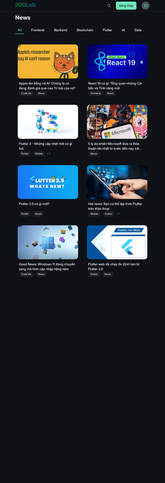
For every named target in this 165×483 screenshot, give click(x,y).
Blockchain (85, 30)
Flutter (107, 30)
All (20, 30)
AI (123, 30)
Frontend (37, 30)
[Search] (109, 6)
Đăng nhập (126, 5)
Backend (60, 30)
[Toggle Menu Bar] (146, 6)
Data (138, 30)
